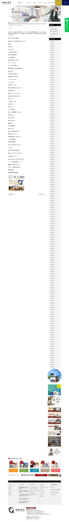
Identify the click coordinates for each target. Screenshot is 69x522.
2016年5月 (52, 255)
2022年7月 (52, 91)
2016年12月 (52, 239)
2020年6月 (52, 143)
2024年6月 (52, 59)
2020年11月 (52, 132)
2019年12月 (52, 157)
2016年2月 (52, 259)
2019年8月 (52, 166)
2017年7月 (52, 223)
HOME (10, 22)
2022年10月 (52, 84)
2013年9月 (52, 321)
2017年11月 (52, 214)
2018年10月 (52, 189)
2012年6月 (52, 355)
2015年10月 (52, 268)
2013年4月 (52, 332)
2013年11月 (52, 316)
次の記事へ (41, 194)
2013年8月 (52, 323)
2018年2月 (52, 207)
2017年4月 (52, 230)
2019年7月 (52, 168)
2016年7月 (52, 250)
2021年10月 (52, 107)
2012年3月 (52, 362)
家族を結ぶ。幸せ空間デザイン (34, 488)
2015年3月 (52, 284)
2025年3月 (52, 45)
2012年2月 (52, 364)
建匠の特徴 (20, 2)
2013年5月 (52, 330)
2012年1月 (52, 366)
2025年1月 (52, 50)
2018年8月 (52, 193)
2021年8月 (52, 111)
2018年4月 (52, 202)
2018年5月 (52, 200)
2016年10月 (52, 243)
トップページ (11, 484)
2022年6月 (52, 93)
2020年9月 (52, 136)
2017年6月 (52, 225)
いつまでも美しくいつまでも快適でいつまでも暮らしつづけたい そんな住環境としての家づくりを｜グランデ (24, 495)
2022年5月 (52, 95)
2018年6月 (52, 198)
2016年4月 (52, 257)
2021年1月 (52, 127)
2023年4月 (52, 75)
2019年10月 (52, 161)
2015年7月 (52, 275)
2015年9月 (52, 271)
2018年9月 (52, 191)
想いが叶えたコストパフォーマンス (34, 490)
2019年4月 (52, 175)
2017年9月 (52, 218)
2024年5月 (52, 61)
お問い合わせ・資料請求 (55, 489)
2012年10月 (52, 346)
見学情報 (10, 488)
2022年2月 (52, 100)
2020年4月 (52, 148)
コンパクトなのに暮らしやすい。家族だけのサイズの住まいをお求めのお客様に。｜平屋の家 (24, 502)
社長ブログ (13, 22)
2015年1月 (52, 289)
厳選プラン (10, 494)
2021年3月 (52, 123)
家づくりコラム (42, 490)
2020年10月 (52, 134)
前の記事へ (11, 194)
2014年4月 (52, 309)
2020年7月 (52, 141)
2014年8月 (52, 300)
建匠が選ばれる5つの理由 (33, 494)
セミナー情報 (10, 490)
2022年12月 (52, 82)
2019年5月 (52, 173)
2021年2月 (52, 125)
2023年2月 (52, 79)
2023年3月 (52, 77)
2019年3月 (52, 177)
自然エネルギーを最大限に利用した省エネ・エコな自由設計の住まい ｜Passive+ (24, 491)
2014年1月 (52, 312)
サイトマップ (53, 495)
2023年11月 (52, 68)
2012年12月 (52, 341)
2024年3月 (52, 66)
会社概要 (48, 2)
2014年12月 (52, 291)
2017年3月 (52, 232)
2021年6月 (52, 116)
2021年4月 (52, 120)
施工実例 (34, 2)
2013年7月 (52, 325)
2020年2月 (52, 152)
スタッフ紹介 (42, 492)
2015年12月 (52, 264)
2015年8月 (52, 273)
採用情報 (41, 494)
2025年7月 (52, 43)
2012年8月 (52, 350)
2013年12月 (52, 314)
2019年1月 (52, 182)
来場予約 (65, 2)
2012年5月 (52, 357)
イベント (24, 2)
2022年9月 (52, 86)
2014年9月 (52, 298)
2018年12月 (52, 184)
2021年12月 (52, 102)
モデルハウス (39, 2)
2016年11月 (52, 241)
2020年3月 (52, 150)
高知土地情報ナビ (54, 484)
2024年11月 (52, 52)
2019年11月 (52, 159)
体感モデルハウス (32, 492)
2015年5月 (52, 280)
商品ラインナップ (29, 2)
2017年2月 (52, 234)
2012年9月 (52, 348)
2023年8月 (52, 70)
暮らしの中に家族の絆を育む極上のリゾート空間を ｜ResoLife (24, 499)
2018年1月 (52, 209)
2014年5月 (52, 307)
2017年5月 (52, 227)
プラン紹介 (44, 2)
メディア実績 (42, 496)
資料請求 (58, 2)
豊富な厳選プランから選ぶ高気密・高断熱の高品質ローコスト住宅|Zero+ (24, 488)
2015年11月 (52, 266)
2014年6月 (52, 305)
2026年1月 (52, 41)
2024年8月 (52, 54)
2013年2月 (52, 337)
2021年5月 (52, 118)
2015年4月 (52, 282)
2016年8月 (52, 248)
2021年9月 (52, 109)
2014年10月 (52, 296)
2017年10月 (52, 216)
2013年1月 (52, 339)
